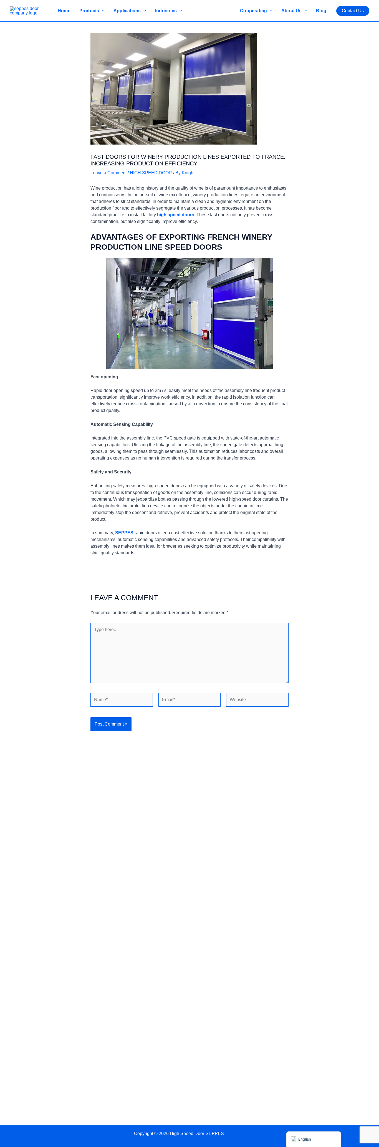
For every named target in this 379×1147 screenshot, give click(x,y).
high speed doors (175, 214)
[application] (102, 11)
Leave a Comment (108, 172)
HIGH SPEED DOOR (151, 172)
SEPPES (124, 532)
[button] (352, 11)
